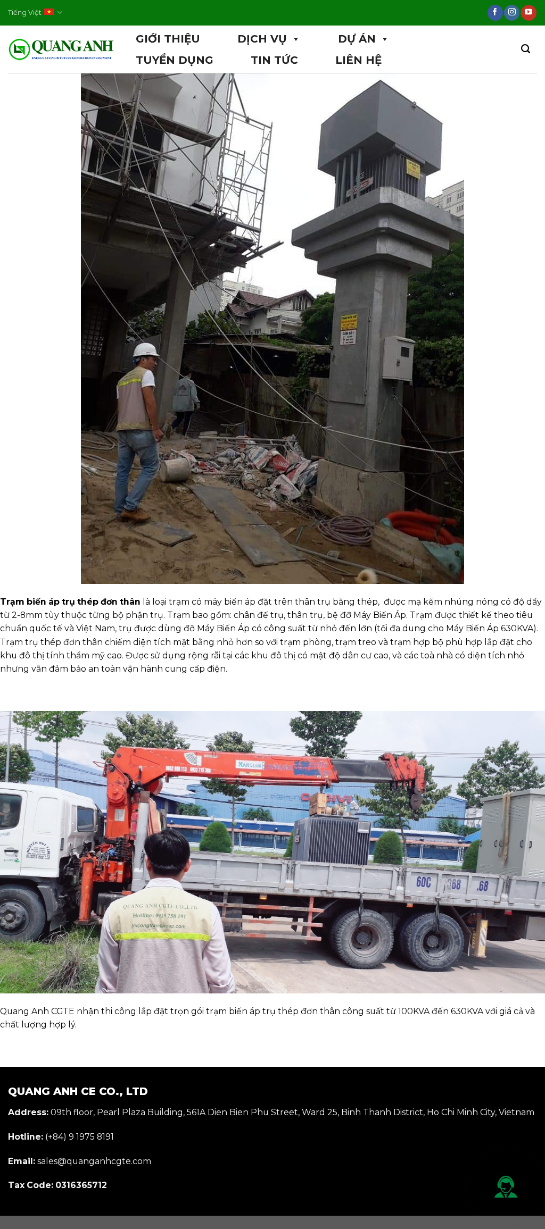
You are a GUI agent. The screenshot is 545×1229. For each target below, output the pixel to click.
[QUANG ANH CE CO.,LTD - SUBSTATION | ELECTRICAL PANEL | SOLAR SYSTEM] (61, 50)
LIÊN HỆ (358, 60)
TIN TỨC (274, 60)
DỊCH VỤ (262, 38)
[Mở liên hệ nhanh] (506, 1187)
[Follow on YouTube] (528, 13)
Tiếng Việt (25, 12)
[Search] (525, 49)
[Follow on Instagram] (511, 13)
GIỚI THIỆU (168, 38)
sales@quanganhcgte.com (94, 1161)
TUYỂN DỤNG (174, 60)
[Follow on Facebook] (495, 13)
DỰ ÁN (357, 38)
